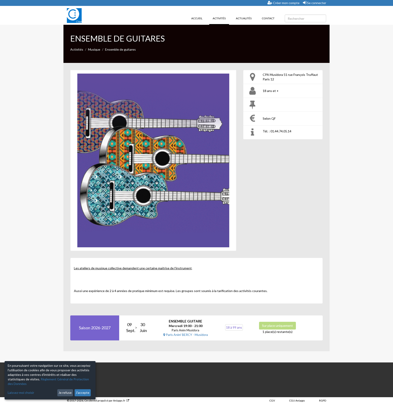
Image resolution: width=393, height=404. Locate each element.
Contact (268, 18)
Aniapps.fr (119, 400)
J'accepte (82, 392)
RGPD (322, 400)
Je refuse (65, 392)
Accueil (196, 18)
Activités (221, 18)
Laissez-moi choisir (21, 392)
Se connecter (316, 3)
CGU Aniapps (297, 400)
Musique (94, 49)
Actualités (244, 18)
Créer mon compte (286, 3)
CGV (272, 400)
